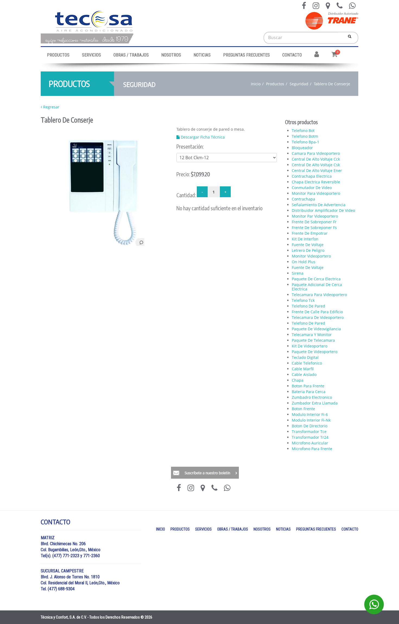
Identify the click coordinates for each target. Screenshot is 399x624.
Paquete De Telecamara (313, 340)
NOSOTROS (171, 55)
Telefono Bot (303, 130)
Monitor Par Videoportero (315, 216)
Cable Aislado (304, 374)
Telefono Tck (303, 300)
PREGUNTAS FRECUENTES (246, 55)
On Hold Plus (303, 262)
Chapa (297, 380)
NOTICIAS (202, 55)
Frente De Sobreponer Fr (314, 222)
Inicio (256, 83)
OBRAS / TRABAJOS (131, 55)
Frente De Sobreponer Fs (314, 227)
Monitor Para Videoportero (316, 193)
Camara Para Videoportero (316, 153)
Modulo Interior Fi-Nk (311, 420)
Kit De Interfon (305, 239)
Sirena (297, 273)
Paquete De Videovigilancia (316, 329)
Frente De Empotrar (310, 233)
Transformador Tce (309, 431)
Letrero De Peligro (308, 250)
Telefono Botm (305, 136)
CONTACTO (292, 55)
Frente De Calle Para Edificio (317, 312)
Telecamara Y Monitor (312, 335)
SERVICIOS (91, 55)
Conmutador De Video (312, 188)
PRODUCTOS (58, 55)
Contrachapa (303, 199)
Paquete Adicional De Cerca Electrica (317, 287)
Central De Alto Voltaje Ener (317, 170)
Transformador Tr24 (310, 437)
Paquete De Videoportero (314, 352)
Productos (275, 83)
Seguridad (299, 83)
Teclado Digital (305, 357)
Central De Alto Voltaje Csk (316, 165)
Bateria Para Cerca (308, 392)
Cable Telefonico (307, 363)
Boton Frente (303, 409)
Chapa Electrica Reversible (316, 182)
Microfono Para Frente (312, 449)
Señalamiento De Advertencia (319, 205)
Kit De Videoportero (309, 346)
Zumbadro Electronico (312, 397)
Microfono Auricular (310, 443)
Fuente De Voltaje (308, 245)
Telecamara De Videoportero (318, 317)
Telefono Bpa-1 (305, 142)
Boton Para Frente (308, 386)
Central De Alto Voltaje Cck (316, 159)
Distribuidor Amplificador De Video (323, 210)
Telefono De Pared (308, 306)
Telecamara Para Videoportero (319, 295)
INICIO (160, 529)
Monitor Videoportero (311, 256)
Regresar (50, 106)
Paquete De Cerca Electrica (316, 279)
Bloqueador (302, 148)
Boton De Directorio (309, 426)
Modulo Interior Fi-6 (310, 414)
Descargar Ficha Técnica (202, 137)
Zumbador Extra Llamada (315, 403)
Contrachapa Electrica (312, 176)
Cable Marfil (303, 369)
